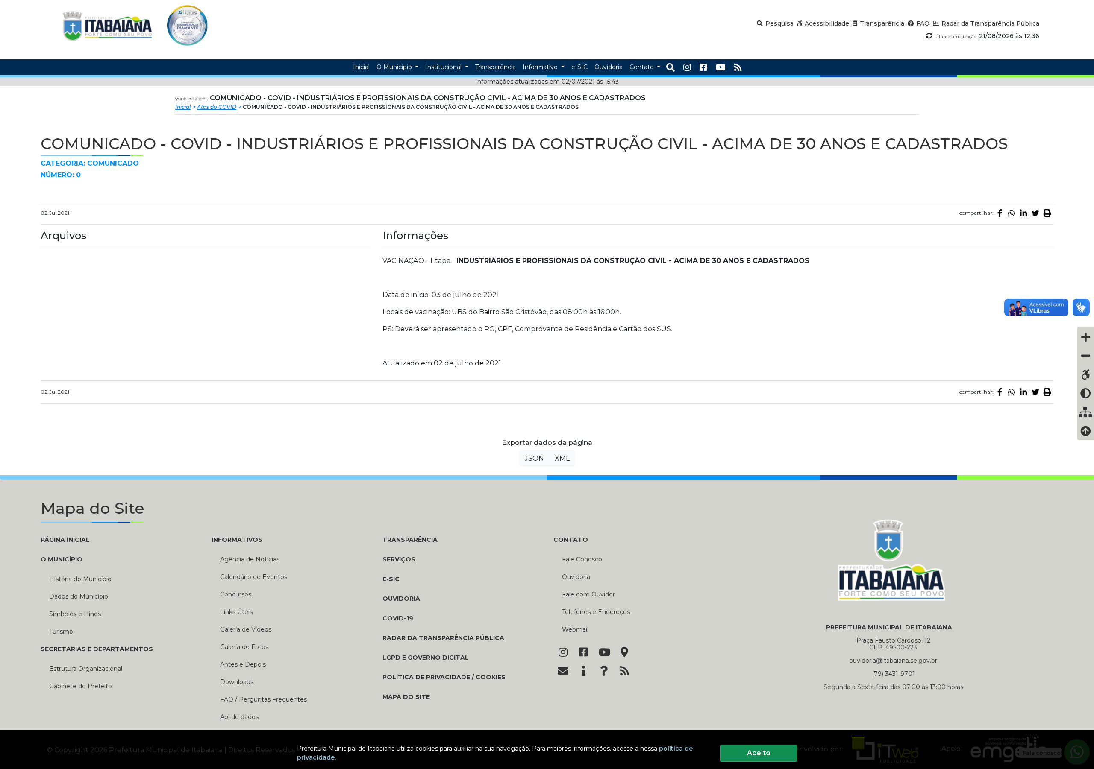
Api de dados (239, 717)
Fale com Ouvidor (588, 594)
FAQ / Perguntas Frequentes (263, 699)
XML (562, 458)
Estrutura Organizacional (85, 669)
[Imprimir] (1047, 213)
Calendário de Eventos (253, 577)
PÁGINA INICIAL (65, 540)
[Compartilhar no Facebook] (1000, 213)
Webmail (575, 629)
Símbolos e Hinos (75, 614)
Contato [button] (642, 67)
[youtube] (720, 67)
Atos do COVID (216, 107)
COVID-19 (397, 618)
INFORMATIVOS (237, 540)
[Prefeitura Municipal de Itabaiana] (107, 25)
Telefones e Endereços (596, 612)
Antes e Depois (243, 664)
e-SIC (391, 579)
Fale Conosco (582, 559)
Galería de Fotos (244, 647)
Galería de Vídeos (245, 629)
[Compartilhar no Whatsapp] (1012, 213)
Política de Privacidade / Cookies (444, 677)
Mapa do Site (406, 697)
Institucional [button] (444, 67)
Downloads (236, 682)
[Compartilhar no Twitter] (1035, 213)
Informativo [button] (541, 67)
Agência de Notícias (249, 559)
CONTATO (570, 540)
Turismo (61, 631)
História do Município (80, 579)
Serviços (398, 559)
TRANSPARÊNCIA (410, 540)
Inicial (183, 107)
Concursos (235, 594)
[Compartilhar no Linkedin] (1023, 213)
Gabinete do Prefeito (80, 686)
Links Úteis (236, 612)
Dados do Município (78, 596)
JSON (534, 458)
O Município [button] (395, 67)
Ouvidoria (401, 598)
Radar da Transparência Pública (443, 638)
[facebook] (703, 67)
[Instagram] (687, 67)
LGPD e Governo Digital (425, 657)
